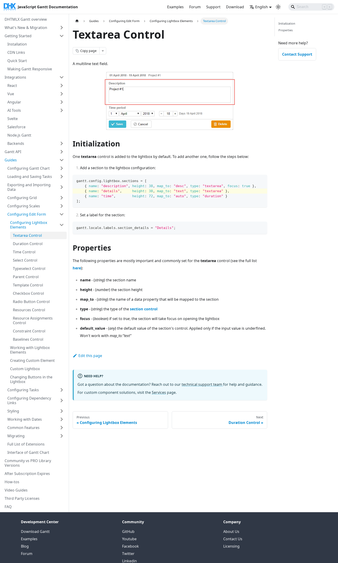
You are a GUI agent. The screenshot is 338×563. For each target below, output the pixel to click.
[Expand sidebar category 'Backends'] (62, 143)
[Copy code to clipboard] (261, 180)
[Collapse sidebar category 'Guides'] (62, 160)
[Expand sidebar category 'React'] (62, 85)
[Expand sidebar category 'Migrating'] (62, 436)
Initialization (286, 23)
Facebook (130, 546)
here (77, 268)
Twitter (128, 553)
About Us (231, 531)
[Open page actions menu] (102, 50)
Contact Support (297, 54)
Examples (175, 6)
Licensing (231, 546)
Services (159, 392)
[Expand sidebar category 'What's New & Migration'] (62, 27)
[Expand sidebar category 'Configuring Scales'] (62, 206)
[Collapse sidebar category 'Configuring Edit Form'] (62, 214)
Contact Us (232, 538)
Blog (25, 546)
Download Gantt (35, 531)
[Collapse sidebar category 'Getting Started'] (62, 36)
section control (144, 309)
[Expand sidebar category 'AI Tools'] (62, 110)
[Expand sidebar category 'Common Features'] (62, 427)
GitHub (128, 531)
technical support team (202, 384)
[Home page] (77, 21)
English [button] (261, 6)
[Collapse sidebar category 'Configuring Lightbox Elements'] (62, 225)
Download (235, 6)
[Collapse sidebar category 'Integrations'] (62, 77)
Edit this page (90, 355)
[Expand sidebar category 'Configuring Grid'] (62, 197)
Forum (195, 6)
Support (213, 6)
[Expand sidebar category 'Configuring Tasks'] (62, 390)
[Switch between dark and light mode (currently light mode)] (278, 7)
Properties (285, 30)
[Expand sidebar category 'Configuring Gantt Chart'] (62, 168)
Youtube (129, 538)
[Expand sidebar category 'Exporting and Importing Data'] (62, 187)
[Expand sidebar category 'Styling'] (62, 411)
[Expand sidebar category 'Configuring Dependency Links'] (62, 400)
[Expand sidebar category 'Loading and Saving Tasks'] (62, 176)
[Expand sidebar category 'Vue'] (62, 93)
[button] (36, 419)
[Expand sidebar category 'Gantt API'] (62, 151)
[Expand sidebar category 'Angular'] (62, 102)
